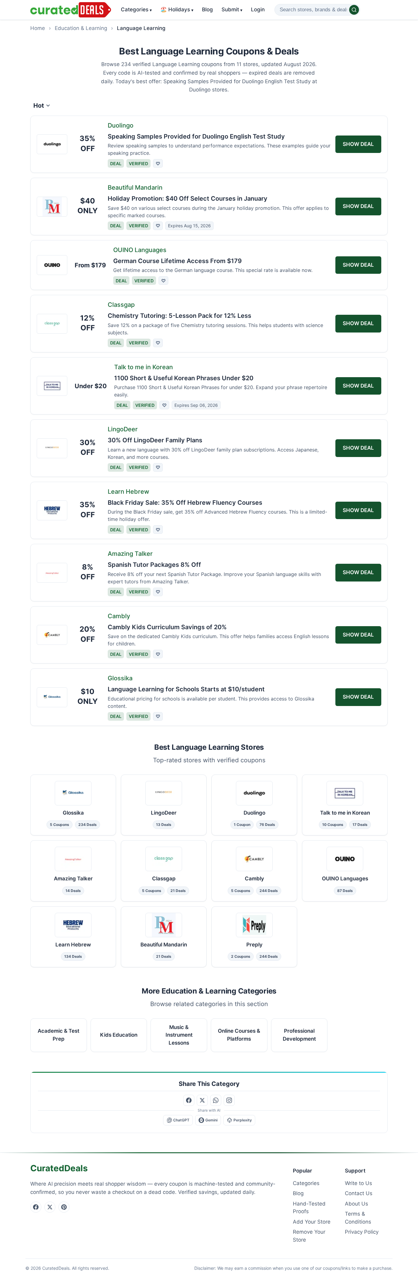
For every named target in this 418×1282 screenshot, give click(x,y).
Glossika (120, 678)
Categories (136, 9)
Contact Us (358, 1193)
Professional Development (299, 1035)
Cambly (119, 616)
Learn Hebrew (128, 491)
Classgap (121, 304)
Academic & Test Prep (58, 1035)
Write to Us (358, 1183)
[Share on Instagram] (229, 1100)
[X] (49, 1207)
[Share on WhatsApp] (215, 1100)
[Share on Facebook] (188, 1100)
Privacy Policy (362, 1232)
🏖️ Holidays (176, 9)
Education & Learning (81, 28)
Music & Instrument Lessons (179, 1035)
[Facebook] (35, 1207)
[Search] (354, 10)
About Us (356, 1204)
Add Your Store (311, 1222)
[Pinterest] (63, 1207)
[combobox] (317, 10)
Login (258, 9)
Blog (207, 9)
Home (37, 28)
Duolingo (120, 125)
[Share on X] (202, 1100)
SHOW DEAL (358, 144)
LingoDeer (123, 429)
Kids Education (118, 1035)
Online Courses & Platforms (239, 1035)
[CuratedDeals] (70, 9)
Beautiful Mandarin (135, 187)
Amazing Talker (130, 553)
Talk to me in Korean (143, 367)
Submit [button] (232, 9)
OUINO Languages (139, 250)
